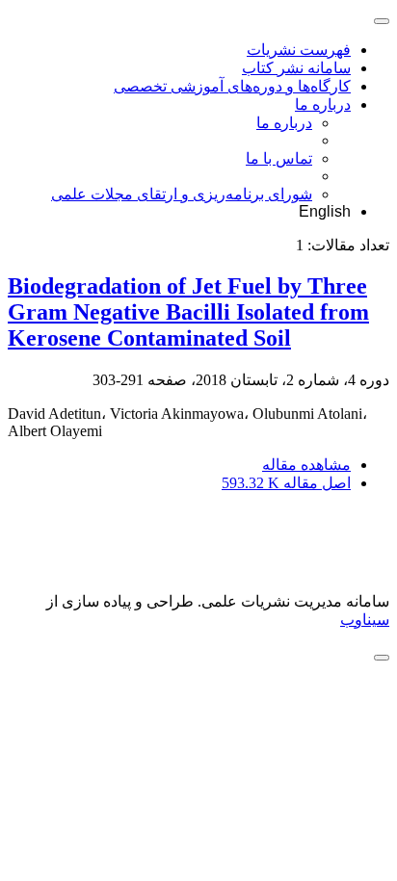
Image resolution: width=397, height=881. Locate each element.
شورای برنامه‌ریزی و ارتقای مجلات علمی (181, 194)
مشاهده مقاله (306, 464)
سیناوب (364, 619)
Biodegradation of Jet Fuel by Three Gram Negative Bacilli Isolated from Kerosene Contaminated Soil (188, 311)
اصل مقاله (286, 483)
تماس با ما (279, 158)
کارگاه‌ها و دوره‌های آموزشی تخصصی (232, 86)
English (325, 211)
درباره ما (323, 104)
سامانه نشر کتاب (296, 68)
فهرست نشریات (299, 49)
